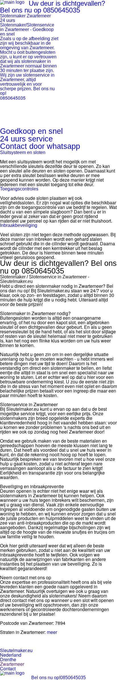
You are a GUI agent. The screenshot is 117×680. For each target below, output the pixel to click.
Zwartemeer (12, 664)
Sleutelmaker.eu (16, 650)
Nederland (10, 655)
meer (52, 632)
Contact (8, 668)
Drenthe (8, 659)
